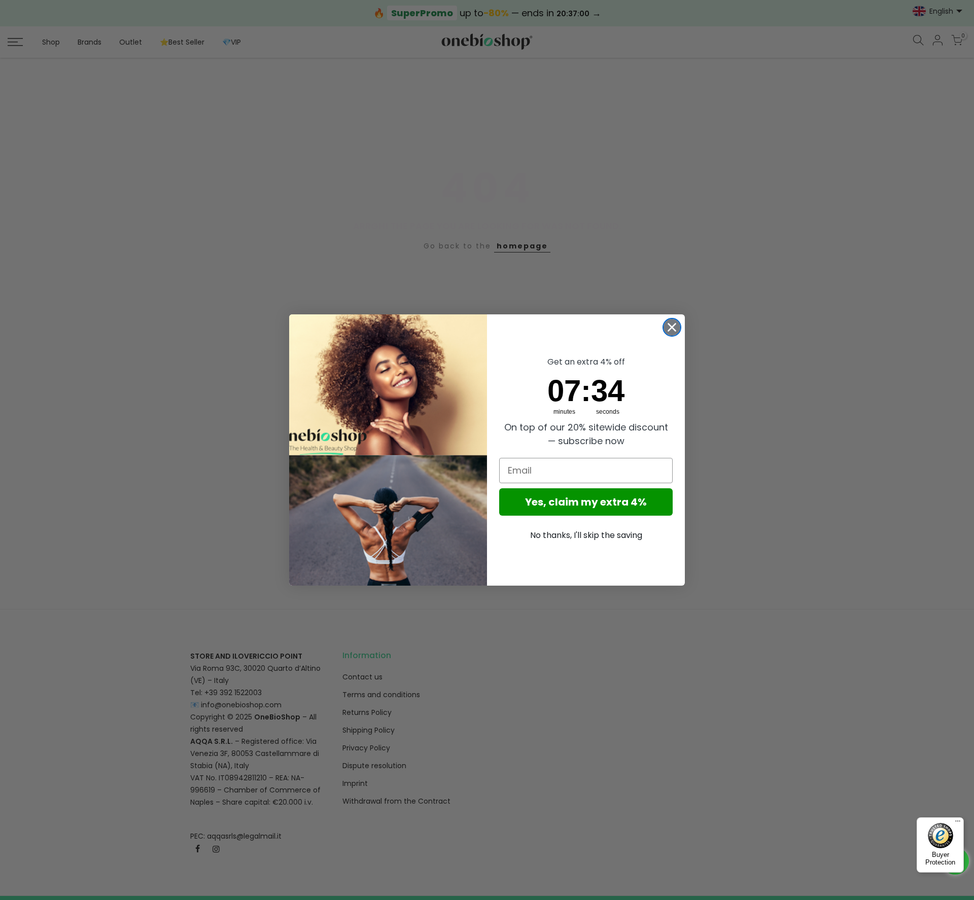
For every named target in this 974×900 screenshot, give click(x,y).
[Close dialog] (672, 327)
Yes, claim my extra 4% (586, 502)
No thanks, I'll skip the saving (586, 535)
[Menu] (958, 823)
